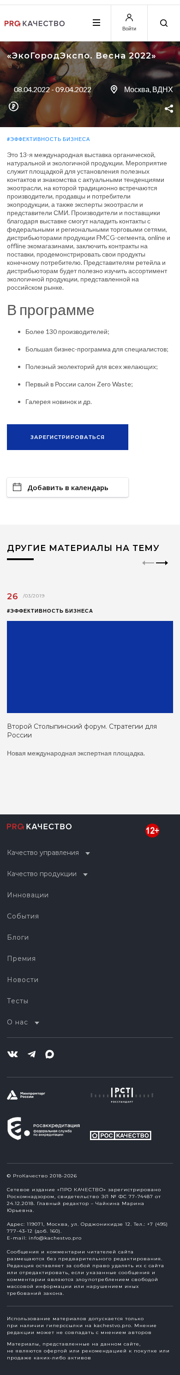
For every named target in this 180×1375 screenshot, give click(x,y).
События (23, 916)
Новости (23, 980)
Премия (21, 958)
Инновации (28, 895)
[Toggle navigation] (96, 22)
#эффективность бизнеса (48, 139)
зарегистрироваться (67, 437)
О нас (17, 1022)
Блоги (18, 937)
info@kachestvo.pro (55, 1238)
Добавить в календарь (67, 487)
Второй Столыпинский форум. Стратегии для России (82, 730)
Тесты (18, 1001)
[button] (162, 571)
